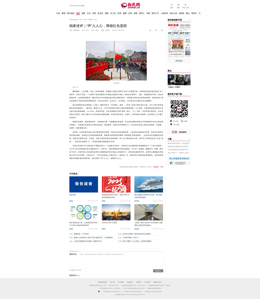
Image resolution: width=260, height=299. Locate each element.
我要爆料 (156, 167)
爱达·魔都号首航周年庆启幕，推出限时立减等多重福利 (148, 196)
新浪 (171, 7)
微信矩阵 (130, 282)
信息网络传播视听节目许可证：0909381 (159, 285)
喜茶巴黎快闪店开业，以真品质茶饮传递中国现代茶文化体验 (179, 143)
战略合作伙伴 (157, 282)
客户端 (112, 282)
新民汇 (142, 13)
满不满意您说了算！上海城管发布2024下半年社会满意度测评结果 (83, 224)
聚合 (188, 13)
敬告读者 (72, 195)
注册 (187, 7)
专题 (148, 13)
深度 (78, 13)
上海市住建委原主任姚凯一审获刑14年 (88, 241)
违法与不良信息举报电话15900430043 (134, 288)
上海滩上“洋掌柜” (174, 87)
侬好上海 (173, 13)
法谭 (130, 13)
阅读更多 (179, 61)
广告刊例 (147, 282)
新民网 (138, 282)
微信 (178, 7)
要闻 (63, 13)
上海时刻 (164, 13)
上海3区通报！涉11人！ (131, 237)
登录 (183, 7)
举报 (161, 167)
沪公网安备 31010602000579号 (153, 291)
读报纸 (181, 13)
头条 (58, 13)
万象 (170, 139)
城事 (83, 13)
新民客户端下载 (175, 94)
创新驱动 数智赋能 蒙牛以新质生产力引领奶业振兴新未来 (179, 146)
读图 (135, 13)
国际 (107, 13)
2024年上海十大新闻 (109, 222)
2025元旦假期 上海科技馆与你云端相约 (136, 234)
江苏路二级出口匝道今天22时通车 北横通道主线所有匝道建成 (148, 224)
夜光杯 (100, 13)
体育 (94, 13)
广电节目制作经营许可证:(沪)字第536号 (109, 288)
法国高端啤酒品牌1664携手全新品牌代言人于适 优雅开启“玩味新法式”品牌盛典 (179, 149)
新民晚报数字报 (175, 20)
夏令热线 (70, 13)
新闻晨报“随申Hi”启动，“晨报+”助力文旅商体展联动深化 (115, 196)
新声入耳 (155, 13)
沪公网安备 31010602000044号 (112, 291)
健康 (125, 13)
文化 (89, 13)
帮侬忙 (194, 13)
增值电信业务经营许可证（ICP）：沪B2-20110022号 (104, 285)
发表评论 (158, 271)
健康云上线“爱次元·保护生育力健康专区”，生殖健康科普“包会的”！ (98, 237)
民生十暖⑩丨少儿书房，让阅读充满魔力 (137, 241)
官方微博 (121, 282)
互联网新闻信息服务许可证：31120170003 (133, 285)
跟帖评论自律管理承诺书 (154, 288)
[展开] (78, 275)
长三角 (113, 13)
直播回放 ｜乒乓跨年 (81, 234)
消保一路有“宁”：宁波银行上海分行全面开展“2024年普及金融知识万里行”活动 (179, 153)
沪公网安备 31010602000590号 (132, 291)
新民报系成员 (102, 282)
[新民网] (129, 5)
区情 (119, 13)
